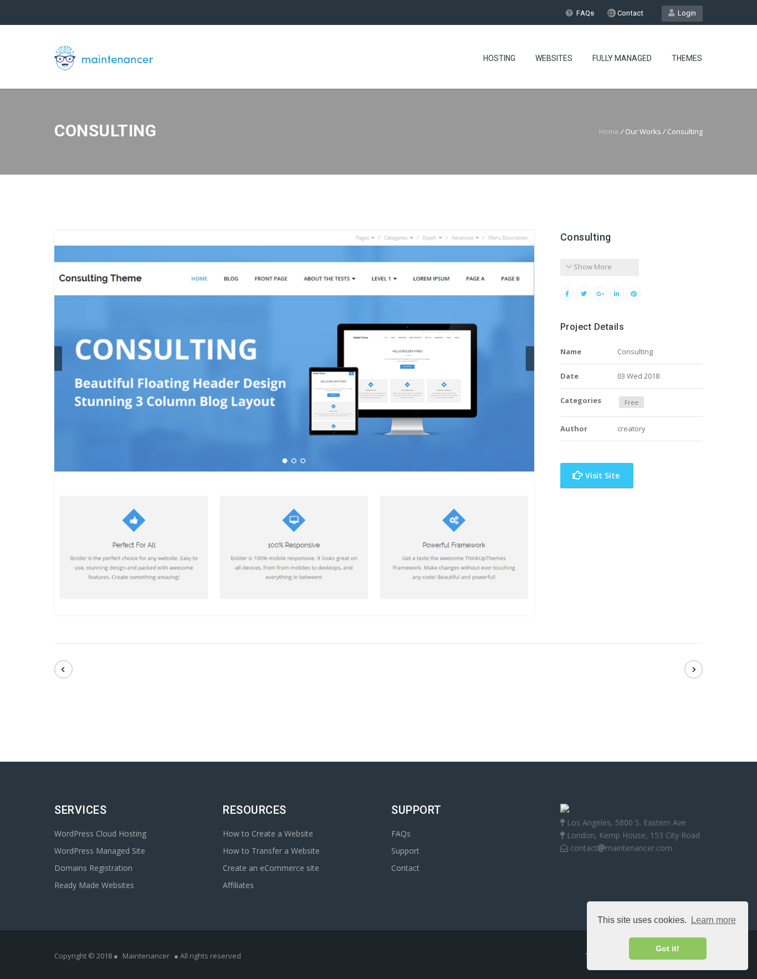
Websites (553, 58)
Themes (687, 58)
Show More (592, 267)
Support (405, 850)
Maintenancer (146, 956)
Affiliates (238, 885)
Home (609, 131)
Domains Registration (93, 868)
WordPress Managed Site (99, 850)
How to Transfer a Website (271, 850)
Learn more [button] (713, 920)
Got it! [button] (667, 948)
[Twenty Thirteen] (693, 669)
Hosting (499, 58)
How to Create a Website (268, 833)
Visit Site (601, 475)
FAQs (585, 13)
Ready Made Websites (94, 885)
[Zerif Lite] (63, 669)
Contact (629, 13)
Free (631, 402)
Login (685, 13)
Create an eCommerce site (271, 868)
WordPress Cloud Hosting (100, 833)
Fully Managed (622, 58)
